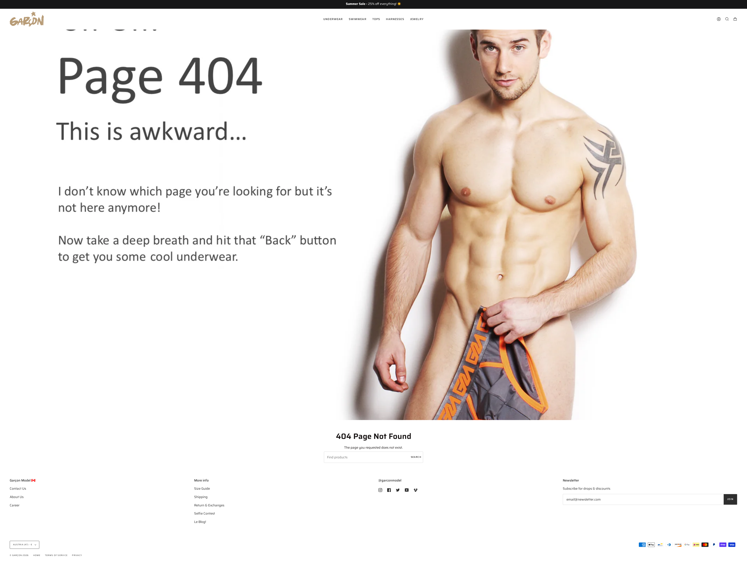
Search (416, 457)
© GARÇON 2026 (19, 555)
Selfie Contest (204, 513)
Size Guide (202, 488)
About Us (17, 496)
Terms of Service (56, 555)
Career (14, 505)
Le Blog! (200, 521)
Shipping (201, 496)
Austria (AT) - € (23, 544)
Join (730, 499)
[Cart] (735, 19)
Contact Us (18, 488)
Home (36, 555)
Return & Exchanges (209, 505)
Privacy (77, 555)
